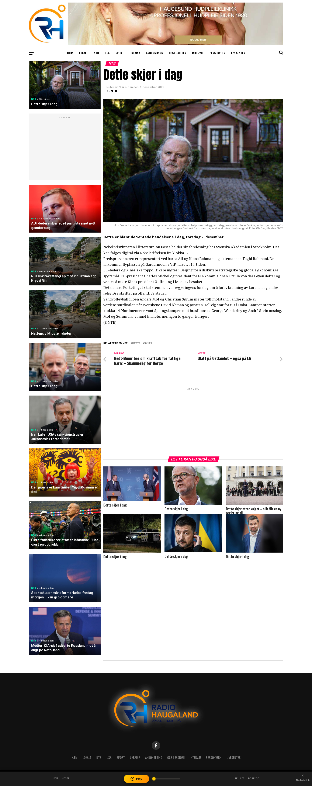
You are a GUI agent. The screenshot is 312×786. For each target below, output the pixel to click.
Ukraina (135, 53)
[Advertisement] (65, 149)
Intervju (198, 53)
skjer (148, 343)
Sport (119, 53)
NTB (96, 53)
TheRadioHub (302, 780)
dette (136, 343)
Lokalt (83, 53)
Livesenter (238, 53)
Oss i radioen (177, 53)
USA (107, 53)
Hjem (70, 53)
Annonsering (154, 53)
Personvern (217, 53)
